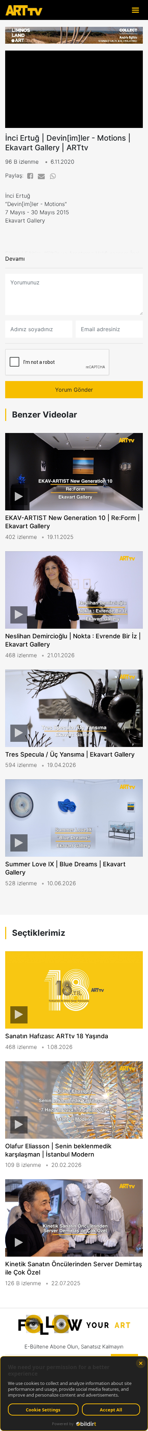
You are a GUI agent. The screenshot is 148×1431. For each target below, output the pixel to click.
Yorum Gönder (74, 389)
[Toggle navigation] (135, 9)
